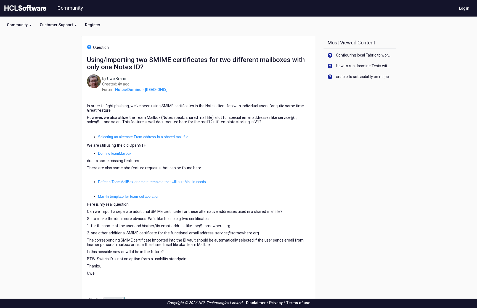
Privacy (276, 303)
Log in (464, 8)
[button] (19, 25)
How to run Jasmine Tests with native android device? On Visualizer (364, 66)
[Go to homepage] (24, 8)
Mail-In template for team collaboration (128, 196)
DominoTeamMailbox (114, 153)
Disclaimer (256, 303)
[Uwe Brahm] (94, 81)
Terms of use (298, 303)
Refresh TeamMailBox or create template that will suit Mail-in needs (152, 182)
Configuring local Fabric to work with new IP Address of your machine (364, 55)
